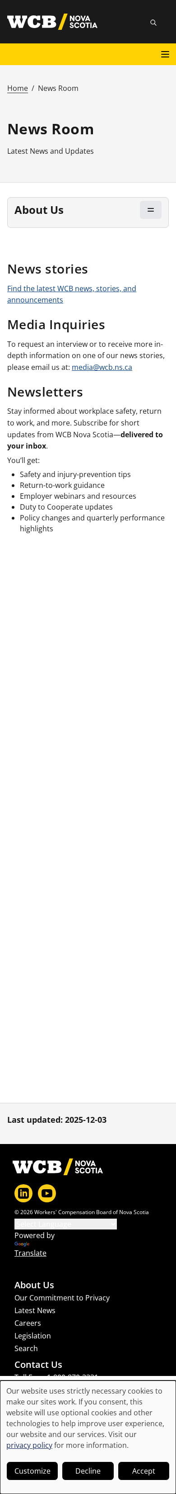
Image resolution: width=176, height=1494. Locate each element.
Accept (143, 1471)
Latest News (35, 1310)
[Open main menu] (165, 54)
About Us (34, 1285)
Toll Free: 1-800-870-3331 (56, 1377)
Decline (88, 1471)
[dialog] (88, 1437)
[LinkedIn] (23, 1193)
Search (26, 1348)
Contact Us (38, 1364)
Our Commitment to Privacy (62, 1297)
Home (17, 88)
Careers (27, 1323)
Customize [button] (32, 1471)
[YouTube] (47, 1193)
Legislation (32, 1335)
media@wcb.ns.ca (102, 367)
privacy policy (29, 1445)
